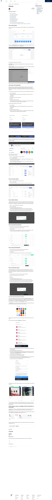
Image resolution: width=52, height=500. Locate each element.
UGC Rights (28, 498)
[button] (16, 426)
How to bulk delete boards (13, 21)
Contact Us (38, 496)
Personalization (21, 403)
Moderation (24, 403)
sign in (11, 446)
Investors (22, 499)
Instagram (38, 13)
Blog (15, 496)
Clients (21, 497)
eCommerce (33, 499)
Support (27, 497)
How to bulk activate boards (13, 20)
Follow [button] (33, 8)
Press (16, 499)
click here (26, 301)
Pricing (27, 496)
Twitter (10, 429)
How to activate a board (13, 16)
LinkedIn (11, 429)
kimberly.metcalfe (11, 436)
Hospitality (33, 496)
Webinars (16, 498)
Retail (32, 498)
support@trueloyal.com (11, 423)
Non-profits (33, 497)
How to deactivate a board (13, 15)
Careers (22, 498)
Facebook (9, 429)
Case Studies (16, 497)
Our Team (22, 496)
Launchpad (11, 27)
